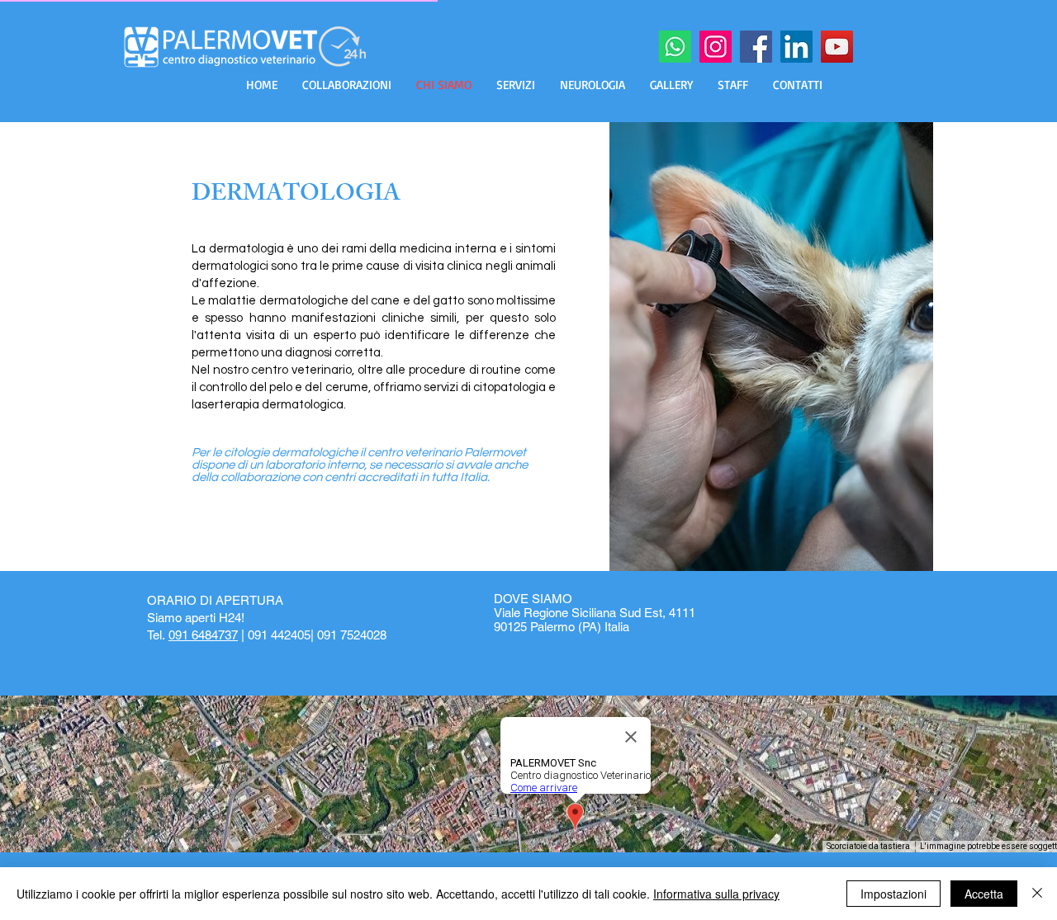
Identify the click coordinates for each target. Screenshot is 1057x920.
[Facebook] (756, 47)
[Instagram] (715, 47)
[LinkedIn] (796, 47)
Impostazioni (893, 893)
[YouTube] (837, 47)
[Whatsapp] (675, 47)
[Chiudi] (1037, 893)
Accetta (984, 893)
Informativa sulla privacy (716, 893)
